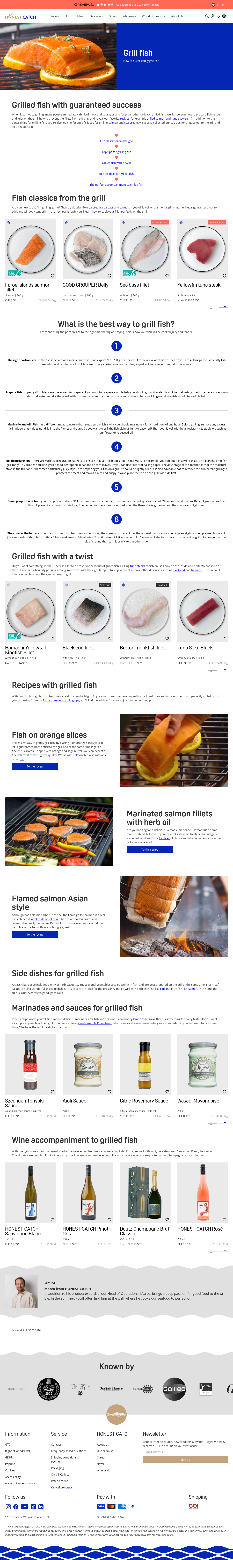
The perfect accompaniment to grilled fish (116, 185)
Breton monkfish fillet (143, 647)
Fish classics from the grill (116, 141)
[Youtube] (25, 1506)
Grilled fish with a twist (116, 163)
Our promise (105, 1451)
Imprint (10, 1464)
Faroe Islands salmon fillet (27, 287)
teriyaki (150, 1019)
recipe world (28, 1019)
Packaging (57, 1468)
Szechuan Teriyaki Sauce (24, 1103)
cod (162, 989)
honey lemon (132, 1019)
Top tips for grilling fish (116, 152)
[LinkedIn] (41, 1506)
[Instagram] (8, 1506)
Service (59, 1434)
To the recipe (35, 766)
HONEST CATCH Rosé (200, 1228)
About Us (177, 16)
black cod (179, 570)
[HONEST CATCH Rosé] (202, 1192)
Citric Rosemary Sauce (144, 1100)
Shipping (198, 1497)
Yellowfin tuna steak (199, 285)
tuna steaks (137, 566)
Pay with (106, 1497)
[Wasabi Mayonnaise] (202, 1064)
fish (22, 759)
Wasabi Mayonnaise (198, 1100)
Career (101, 1457)
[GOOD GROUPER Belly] (88, 249)
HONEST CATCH (113, 1434)
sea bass (107, 207)
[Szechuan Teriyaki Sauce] (30, 1064)
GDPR (9, 1457)
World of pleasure (153, 16)
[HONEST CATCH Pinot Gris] (88, 1192)
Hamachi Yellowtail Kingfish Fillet (25, 650)
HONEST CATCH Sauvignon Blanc (23, 1231)
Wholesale (129, 16)
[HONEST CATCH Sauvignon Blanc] (30, 1192)
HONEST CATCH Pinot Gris (85, 1231)
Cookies (10, 1470)
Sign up (185, 1460)
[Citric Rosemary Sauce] (145, 1064)
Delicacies (96, 16)
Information (17, 1434)
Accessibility (13, 1477)
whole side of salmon (44, 919)
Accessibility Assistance (20, 1483)
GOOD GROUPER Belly (85, 285)
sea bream (94, 207)
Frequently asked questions (68, 1451)
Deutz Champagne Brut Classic (144, 1231)
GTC (7, 1444)
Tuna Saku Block (195, 647)
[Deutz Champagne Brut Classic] (145, 1192)
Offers (113, 16)
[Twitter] (33, 1506)
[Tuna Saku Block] (202, 611)
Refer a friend (59, 1481)
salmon (124, 207)
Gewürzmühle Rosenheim (95, 1023)
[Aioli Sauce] (88, 1064)
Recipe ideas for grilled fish (116, 174)
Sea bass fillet (134, 285)
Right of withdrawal (17, 1451)
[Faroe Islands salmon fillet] (30, 249)
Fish (68, 16)
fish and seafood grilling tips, (61, 700)
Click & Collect (60, 1474)
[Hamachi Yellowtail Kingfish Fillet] (30, 611)
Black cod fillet (78, 647)
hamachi (196, 570)
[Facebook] (16, 1506)
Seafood (55, 16)
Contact (56, 1444)
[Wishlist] (218, 16)
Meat (80, 16)
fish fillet (164, 838)
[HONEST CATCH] (20, 16)
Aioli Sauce (74, 1100)
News (100, 1464)
